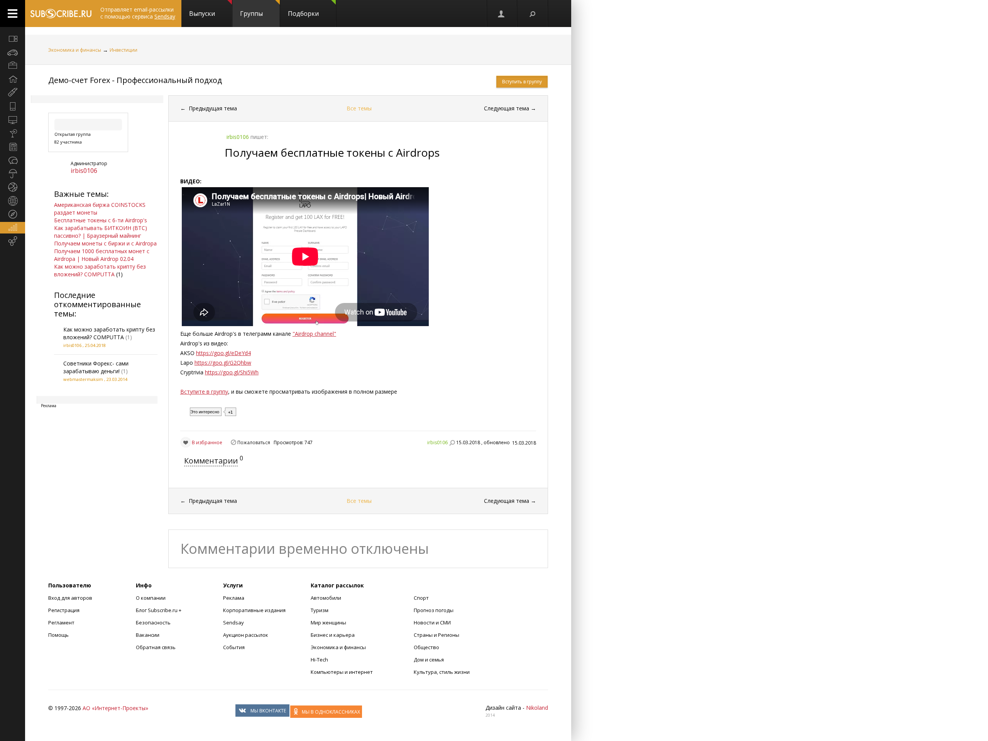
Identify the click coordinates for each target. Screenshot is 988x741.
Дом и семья (429, 659)
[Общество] (12, 160)
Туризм (319, 610)
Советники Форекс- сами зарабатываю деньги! (96, 367)
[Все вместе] (12, 38)
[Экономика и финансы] (12, 227)
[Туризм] (12, 214)
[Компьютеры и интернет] (12, 119)
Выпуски (202, 13)
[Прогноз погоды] (12, 173)
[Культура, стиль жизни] (12, 133)
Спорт (421, 597)
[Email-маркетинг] (12, 241)
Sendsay (233, 622)
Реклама (233, 597)
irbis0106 (84, 170)
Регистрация (64, 610)
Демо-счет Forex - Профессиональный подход (135, 80)
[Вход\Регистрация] (501, 13)
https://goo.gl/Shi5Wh (232, 372)
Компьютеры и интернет (342, 671)
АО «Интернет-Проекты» (115, 708)
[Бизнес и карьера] (12, 65)
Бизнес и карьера (333, 634)
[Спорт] (12, 187)
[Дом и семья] (12, 79)
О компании (151, 597)
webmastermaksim (83, 379)
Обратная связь (156, 647)
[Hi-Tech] (12, 106)
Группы (251, 13)
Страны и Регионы (436, 634)
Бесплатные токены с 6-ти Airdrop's (100, 220)
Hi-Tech (319, 659)
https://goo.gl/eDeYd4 (223, 353)
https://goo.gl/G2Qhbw (223, 362)
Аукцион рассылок (245, 634)
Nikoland (537, 707)
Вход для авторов (70, 597)
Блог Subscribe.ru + (159, 610)
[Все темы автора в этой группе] (452, 443)
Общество (426, 647)
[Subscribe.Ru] (60, 13)
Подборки (303, 13)
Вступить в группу (522, 81)
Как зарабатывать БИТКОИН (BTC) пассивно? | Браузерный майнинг (100, 231)
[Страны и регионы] (12, 200)
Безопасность (153, 622)
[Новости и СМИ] (12, 146)
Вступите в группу (204, 391)
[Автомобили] (12, 52)
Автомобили (326, 597)
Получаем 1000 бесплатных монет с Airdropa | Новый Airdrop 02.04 (101, 254)
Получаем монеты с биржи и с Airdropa (105, 243)
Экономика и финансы (74, 50)
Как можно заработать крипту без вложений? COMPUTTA (100, 270)
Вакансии (147, 634)
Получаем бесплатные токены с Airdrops (332, 152)
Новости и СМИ (432, 622)
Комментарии (211, 460)
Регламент (61, 622)
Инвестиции (123, 50)
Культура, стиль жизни (442, 671)
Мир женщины (328, 622)
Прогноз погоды (433, 610)
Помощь (58, 634)
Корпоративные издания (254, 610)
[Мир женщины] (12, 92)
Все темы (359, 108)
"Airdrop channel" (314, 333)
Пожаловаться (253, 442)
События (234, 647)
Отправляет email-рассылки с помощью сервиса (137, 13)
